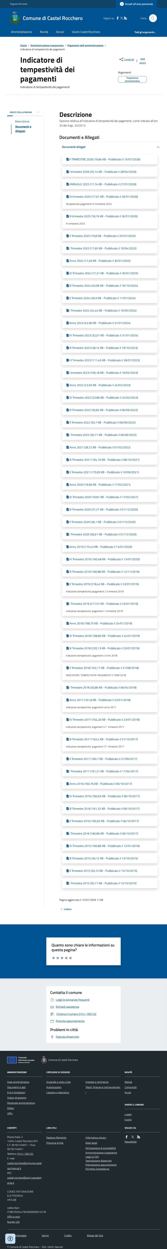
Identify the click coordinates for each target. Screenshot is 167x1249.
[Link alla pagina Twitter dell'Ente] (133, 1137)
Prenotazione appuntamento (101, 1165)
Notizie (128, 1082)
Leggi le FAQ (92, 1157)
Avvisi (128, 1092)
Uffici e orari (13, 1217)
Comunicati (131, 1087)
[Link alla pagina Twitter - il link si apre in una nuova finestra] (121, 18)
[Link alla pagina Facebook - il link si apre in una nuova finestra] (118, 18)
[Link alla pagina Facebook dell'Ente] (127, 1137)
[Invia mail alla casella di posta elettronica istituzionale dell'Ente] (24, 1165)
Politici (10, 1108)
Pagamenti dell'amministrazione (85, 45)
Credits (68, 1235)
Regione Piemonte (18, 4)
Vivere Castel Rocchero (86, 32)
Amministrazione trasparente (47, 45)
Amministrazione (21, 32)
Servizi (60, 32)
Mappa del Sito (95, 1235)
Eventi (128, 1120)
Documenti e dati (16, 1087)
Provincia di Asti (54, 1143)
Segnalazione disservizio (98, 1161)
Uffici (10, 1113)
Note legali (91, 1143)
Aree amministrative (18, 1082)
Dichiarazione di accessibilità (100, 1148)
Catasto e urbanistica (57, 1092)
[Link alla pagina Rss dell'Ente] (139, 1137)
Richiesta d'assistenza (97, 1169)
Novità (44, 32)
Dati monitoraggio (16, 1235)
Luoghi (128, 1114)
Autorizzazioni (53, 1087)
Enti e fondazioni (16, 1092)
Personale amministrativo (21, 1103)
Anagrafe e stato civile (58, 1082)
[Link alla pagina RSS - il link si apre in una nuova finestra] (125, 18)
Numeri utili (13, 1222)
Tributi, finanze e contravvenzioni (102, 1089)
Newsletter (131, 1142)
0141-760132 (25, 1154)
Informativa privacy (95, 1138)
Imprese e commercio (96, 1082)
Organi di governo (16, 1098)
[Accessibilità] (10, 1238)
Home (23, 45)
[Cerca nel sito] (151, 18)
